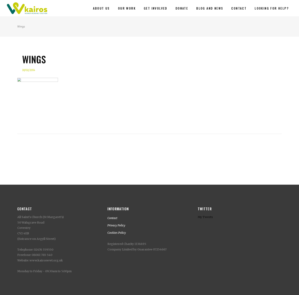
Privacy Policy (116, 225)
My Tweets (205, 217)
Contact (112, 218)
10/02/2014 (28, 70)
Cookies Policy (116, 233)
